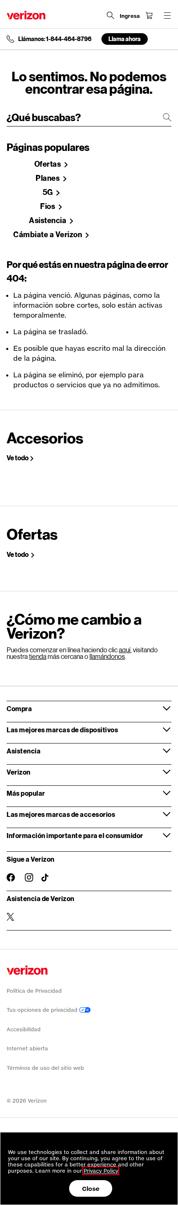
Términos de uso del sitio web (45, 1068)
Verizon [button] (19, 772)
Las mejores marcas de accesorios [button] (61, 814)
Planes (48, 178)
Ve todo (18, 457)
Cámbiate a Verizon (48, 235)
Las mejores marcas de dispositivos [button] (62, 730)
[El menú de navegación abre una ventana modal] (167, 15)
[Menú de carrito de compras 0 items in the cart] (149, 15)
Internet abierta (27, 1048)
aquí (124, 650)
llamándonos (107, 656)
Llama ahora (124, 38)
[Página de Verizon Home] (26, 15)
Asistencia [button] (24, 751)
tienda (37, 656)
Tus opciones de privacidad (43, 1010)
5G (49, 192)
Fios (48, 206)
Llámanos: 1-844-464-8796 (54, 39)
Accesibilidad (24, 1029)
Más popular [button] (26, 793)
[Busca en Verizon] (110, 15)
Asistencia (48, 220)
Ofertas (48, 164)
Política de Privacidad (34, 991)
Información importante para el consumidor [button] (75, 835)
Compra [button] (19, 708)
